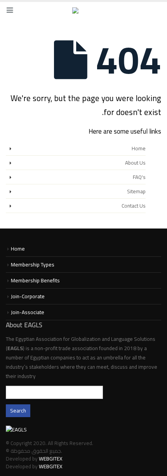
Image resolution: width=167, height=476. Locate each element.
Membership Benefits (35, 280)
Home (139, 148)
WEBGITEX (51, 459)
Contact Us (134, 206)
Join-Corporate (28, 296)
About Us (135, 163)
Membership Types (32, 264)
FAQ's (139, 177)
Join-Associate (27, 312)
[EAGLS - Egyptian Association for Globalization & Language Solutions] (83, 11)
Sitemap (136, 191)
